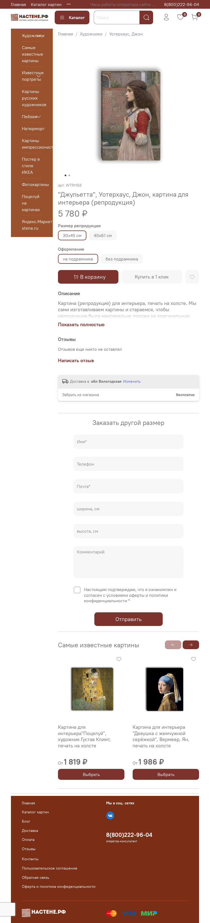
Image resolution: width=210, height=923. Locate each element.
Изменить (132, 381)
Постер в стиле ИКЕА (31, 165)
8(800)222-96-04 (181, 4)
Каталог (77, 17)
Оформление (71, 249)
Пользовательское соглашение (49, 868)
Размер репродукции (79, 225)
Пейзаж (27, 116)
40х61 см (103, 235)
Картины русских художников (32, 98)
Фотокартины (32, 184)
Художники (91, 34)
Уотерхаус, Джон (126, 34)
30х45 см (72, 235)
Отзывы (29, 848)
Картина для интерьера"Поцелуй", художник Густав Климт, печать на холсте (84, 736)
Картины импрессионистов (32, 144)
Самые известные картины (32, 54)
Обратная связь (35, 877)
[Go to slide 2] (69, 175)
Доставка (30, 830)
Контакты (30, 858)
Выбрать (91, 774)
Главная (18, 4)
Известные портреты (27, 76)
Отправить (128, 619)
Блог (26, 821)
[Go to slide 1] (65, 175)
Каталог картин (46, 4)
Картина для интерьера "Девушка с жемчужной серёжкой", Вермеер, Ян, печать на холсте (161, 736)
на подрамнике (78, 259)
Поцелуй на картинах (31, 203)
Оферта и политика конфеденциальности (58, 886)
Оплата (28, 839)
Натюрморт (32, 128)
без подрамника (122, 259)
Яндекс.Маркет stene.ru (32, 225)
